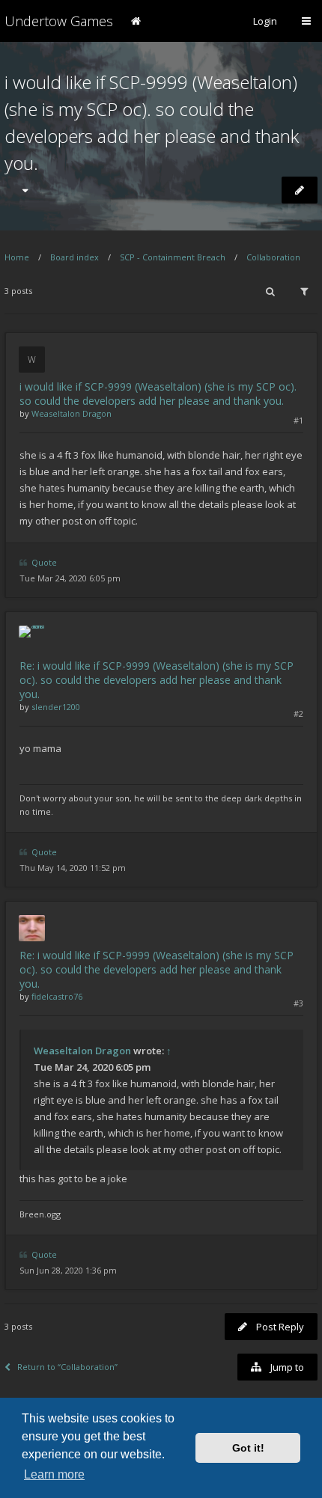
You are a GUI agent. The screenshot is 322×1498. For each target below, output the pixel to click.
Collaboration (273, 257)
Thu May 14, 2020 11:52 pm (72, 867)
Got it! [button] (248, 1448)
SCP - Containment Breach (172, 257)
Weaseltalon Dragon (71, 413)
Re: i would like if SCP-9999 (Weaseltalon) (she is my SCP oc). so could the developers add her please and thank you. (156, 679)
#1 (298, 420)
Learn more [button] (54, 1474)
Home (16, 257)
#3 (298, 1003)
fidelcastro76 (56, 996)
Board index (74, 257)
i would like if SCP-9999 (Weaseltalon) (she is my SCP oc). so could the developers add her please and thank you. (158, 393)
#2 (298, 713)
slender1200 (55, 706)
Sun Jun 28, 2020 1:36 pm (68, 1270)
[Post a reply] (300, 190)
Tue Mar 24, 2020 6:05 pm (70, 578)
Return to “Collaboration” (67, 1366)
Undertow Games (58, 21)
